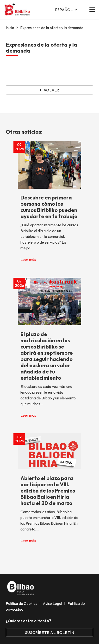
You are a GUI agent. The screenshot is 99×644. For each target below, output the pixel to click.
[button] (66, 9)
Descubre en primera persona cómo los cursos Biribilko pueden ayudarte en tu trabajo (48, 207)
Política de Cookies (22, 603)
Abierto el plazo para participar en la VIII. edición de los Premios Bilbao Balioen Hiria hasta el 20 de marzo (47, 490)
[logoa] (17, 9)
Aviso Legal (53, 603)
